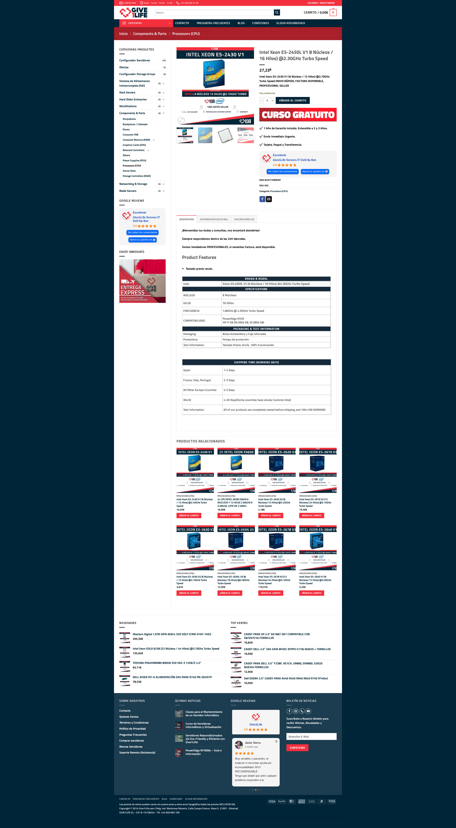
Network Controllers (133, 150)
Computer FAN (130, 135)
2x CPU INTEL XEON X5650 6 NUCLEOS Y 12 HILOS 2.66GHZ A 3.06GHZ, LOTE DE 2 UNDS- (234, 503)
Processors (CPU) (186, 33)
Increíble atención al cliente (250, 758)
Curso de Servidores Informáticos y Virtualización (203, 725)
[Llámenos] (302, 711)
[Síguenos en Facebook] (289, 711)
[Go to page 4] (258, 790)
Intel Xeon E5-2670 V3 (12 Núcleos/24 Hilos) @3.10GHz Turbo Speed (315, 503)
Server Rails (129, 171)
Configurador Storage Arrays (137, 74)
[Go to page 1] (250, 789)
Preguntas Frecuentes (213, 23)
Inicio (123, 33)
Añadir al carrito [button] (189, 515)
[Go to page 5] (261, 789)
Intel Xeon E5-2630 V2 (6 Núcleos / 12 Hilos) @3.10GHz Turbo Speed (195, 580)
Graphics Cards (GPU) (134, 145)
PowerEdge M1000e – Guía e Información (204, 752)
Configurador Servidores (134, 60)
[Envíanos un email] (296, 711)
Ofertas (124, 67)
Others (126, 155)
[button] (321, 3)
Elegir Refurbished (290, 23)
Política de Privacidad (132, 728)
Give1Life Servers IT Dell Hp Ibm (146, 219)
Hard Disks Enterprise (133, 99)
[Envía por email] (269, 199)
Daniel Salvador (255, 742)
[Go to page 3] (255, 790)
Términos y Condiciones (134, 722)
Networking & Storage (133, 184)
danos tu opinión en (141, 239)
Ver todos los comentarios (142, 232)
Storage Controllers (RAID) (137, 176)
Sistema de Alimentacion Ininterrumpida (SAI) (134, 83)
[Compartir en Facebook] (262, 199)
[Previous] (182, 86)
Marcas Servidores (130, 746)
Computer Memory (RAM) (136, 140)
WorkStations (128, 106)
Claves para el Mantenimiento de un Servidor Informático (204, 713)
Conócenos (260, 23)
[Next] (248, 86)
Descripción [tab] (186, 219)
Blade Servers (127, 191)
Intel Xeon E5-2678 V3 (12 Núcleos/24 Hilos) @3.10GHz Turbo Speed (274, 580)
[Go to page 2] (253, 790)
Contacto (182, 23)
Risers (126, 129)
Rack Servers (127, 92)
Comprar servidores (131, 740)
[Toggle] (163, 83)
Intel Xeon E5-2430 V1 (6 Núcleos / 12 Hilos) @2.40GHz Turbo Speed (195, 503)
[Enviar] (277, 12)
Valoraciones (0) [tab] (244, 219)
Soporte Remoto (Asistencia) (137, 752)
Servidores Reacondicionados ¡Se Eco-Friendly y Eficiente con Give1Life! (205, 739)
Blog (241, 23)
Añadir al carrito (292, 100)
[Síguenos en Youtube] (308, 711)
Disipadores (129, 119)
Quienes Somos (129, 716)
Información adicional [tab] (214, 219)
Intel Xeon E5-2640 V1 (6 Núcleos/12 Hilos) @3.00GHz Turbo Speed (315, 580)
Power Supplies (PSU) (134, 160)
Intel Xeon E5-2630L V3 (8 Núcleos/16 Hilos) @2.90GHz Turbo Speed (233, 580)
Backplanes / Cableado (135, 124)
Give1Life (256, 724)
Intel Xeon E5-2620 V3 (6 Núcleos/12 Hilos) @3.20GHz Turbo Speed (274, 503)
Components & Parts (150, 33)
